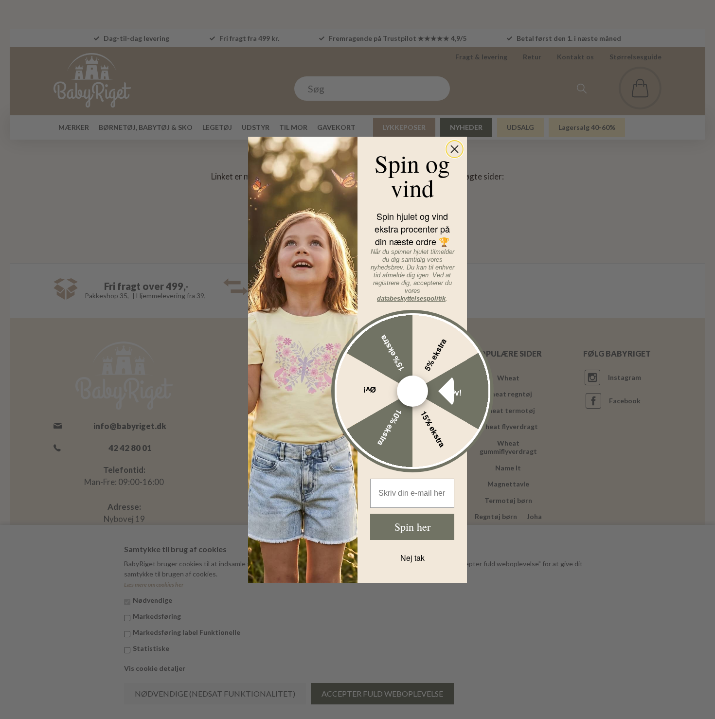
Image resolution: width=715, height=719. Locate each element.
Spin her (412, 527)
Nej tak (412, 557)
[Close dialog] (454, 149)
